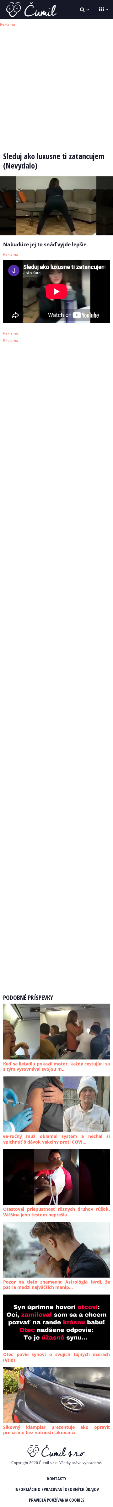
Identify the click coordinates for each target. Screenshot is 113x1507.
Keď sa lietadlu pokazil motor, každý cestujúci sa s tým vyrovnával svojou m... (56, 1066)
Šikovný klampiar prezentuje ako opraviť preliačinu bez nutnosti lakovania (56, 1430)
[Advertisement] (56, 84)
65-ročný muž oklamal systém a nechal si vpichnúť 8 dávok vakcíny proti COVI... (56, 1139)
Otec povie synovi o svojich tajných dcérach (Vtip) (56, 1357)
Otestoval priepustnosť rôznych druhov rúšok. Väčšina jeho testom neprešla (56, 1212)
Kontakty (56, 1479)
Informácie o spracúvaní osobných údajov (56, 1489)
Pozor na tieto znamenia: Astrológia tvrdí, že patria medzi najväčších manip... (56, 1284)
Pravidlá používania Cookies (56, 1500)
